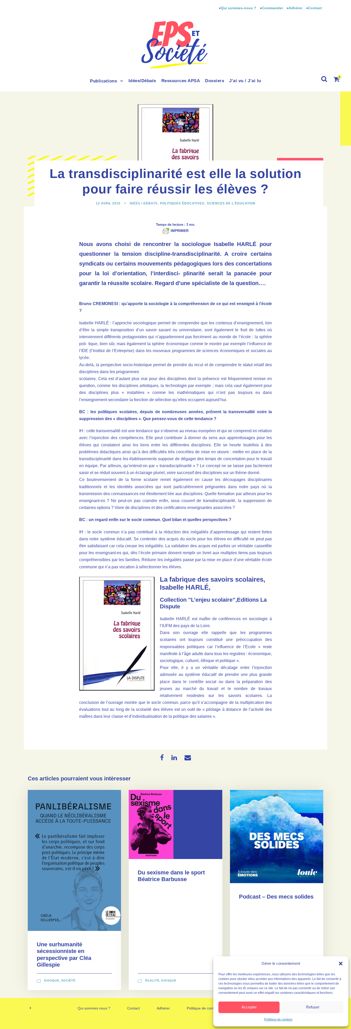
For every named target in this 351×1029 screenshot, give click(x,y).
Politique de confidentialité (208, 1008)
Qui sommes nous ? (94, 1008)
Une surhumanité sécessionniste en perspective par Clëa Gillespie (64, 954)
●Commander (271, 8)
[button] (340, 963)
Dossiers (214, 80)
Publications (103, 81)
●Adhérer (295, 8)
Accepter (249, 1007)
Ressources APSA (180, 80)
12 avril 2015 (108, 203)
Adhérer (163, 1008)
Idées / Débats (144, 203)
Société (68, 980)
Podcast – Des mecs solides (276, 896)
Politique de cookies (278, 1019)
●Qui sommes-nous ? (238, 8)
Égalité (152, 980)
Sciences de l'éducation (231, 203)
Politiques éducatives (182, 203)
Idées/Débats (142, 80)
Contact (133, 1008)
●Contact (314, 8)
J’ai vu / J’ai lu (245, 80)
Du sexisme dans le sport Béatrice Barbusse (171, 875)
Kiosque (51, 980)
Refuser (312, 1007)
